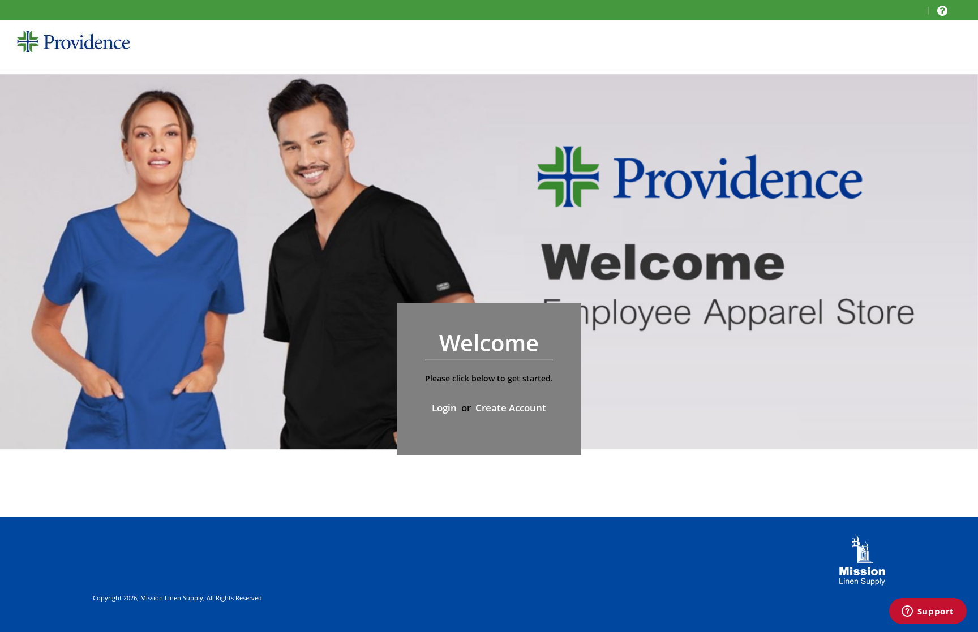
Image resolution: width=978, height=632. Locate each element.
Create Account (510, 407)
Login (444, 407)
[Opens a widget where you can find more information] (928, 612)
